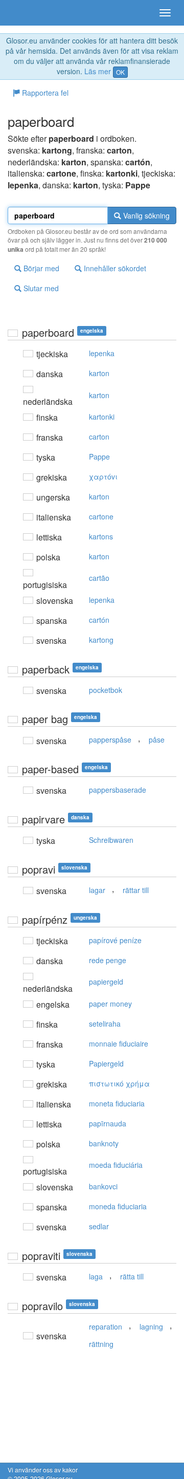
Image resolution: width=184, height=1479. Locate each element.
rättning (101, 1344)
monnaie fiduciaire (118, 1043)
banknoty (104, 1143)
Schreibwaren (111, 840)
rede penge (107, 960)
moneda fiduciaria (118, 1206)
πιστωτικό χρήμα (119, 1083)
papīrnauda (107, 1123)
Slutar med (40, 288)
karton (99, 373)
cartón (99, 620)
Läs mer (97, 71)
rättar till (136, 890)
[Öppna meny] (165, 12)
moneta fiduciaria (117, 1103)
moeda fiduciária (116, 1165)
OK (120, 72)
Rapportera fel (44, 93)
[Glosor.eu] (26, 13)
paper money (110, 1003)
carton (99, 436)
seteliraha (105, 1023)
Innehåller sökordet (114, 268)
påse (157, 739)
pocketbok (105, 690)
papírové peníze (115, 940)
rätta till (132, 1276)
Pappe (99, 456)
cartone (101, 516)
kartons (101, 536)
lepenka (101, 353)
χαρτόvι (103, 476)
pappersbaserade (117, 790)
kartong (101, 640)
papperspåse (110, 739)
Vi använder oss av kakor (43, 1469)
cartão (99, 578)
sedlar (99, 1226)
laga (96, 1276)
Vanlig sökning (145, 215)
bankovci (103, 1186)
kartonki (101, 416)
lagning (151, 1326)
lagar (97, 890)
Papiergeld (106, 1063)
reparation (105, 1326)
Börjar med (40, 268)
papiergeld (106, 981)
